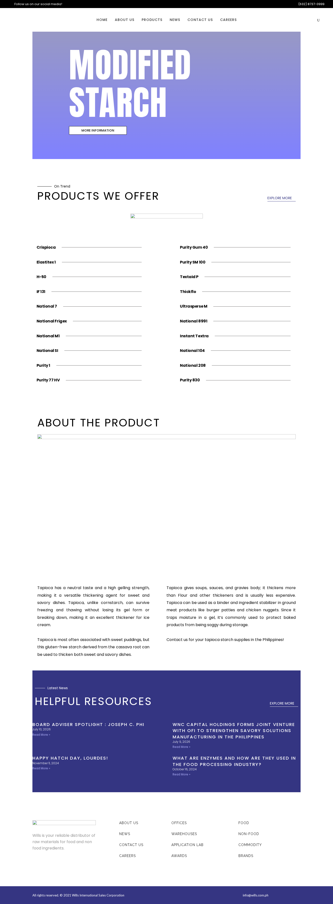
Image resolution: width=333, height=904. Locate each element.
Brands (245, 856)
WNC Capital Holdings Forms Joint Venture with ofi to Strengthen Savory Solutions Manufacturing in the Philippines (234, 730)
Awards (179, 856)
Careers (127, 856)
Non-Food (248, 834)
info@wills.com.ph (255, 895)
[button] (98, 130)
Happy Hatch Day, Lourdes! (70, 758)
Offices (179, 823)
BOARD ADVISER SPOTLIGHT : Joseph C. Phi (88, 724)
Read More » (41, 735)
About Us (128, 823)
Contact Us (131, 845)
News (124, 834)
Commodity (250, 845)
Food (243, 823)
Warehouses (184, 834)
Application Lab (187, 845)
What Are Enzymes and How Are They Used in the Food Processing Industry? (234, 761)
